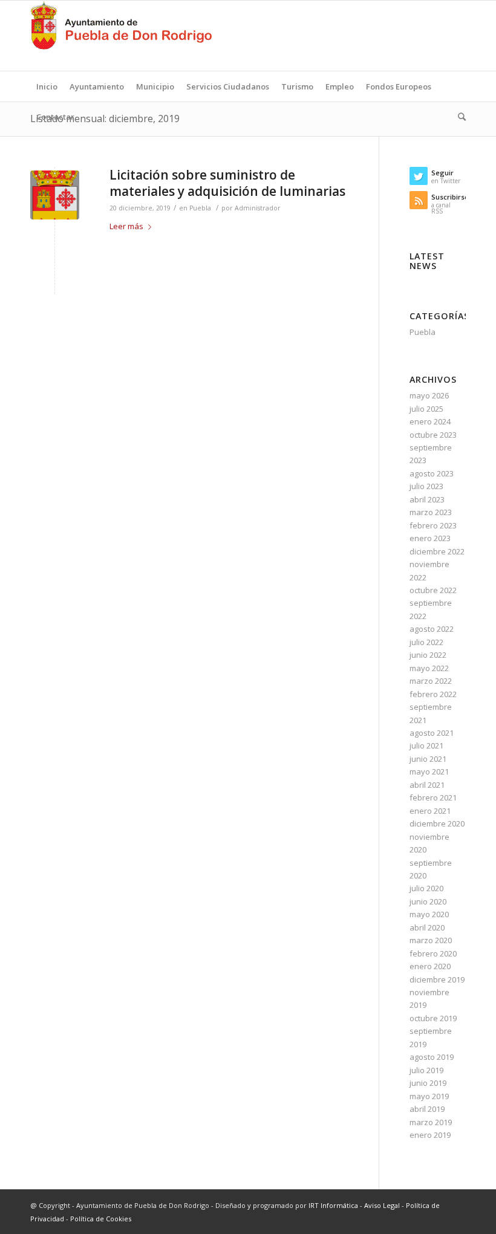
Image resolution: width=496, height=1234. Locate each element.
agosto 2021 (432, 732)
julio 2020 (426, 888)
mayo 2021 (429, 771)
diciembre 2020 (437, 823)
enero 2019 (430, 1134)
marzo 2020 (431, 940)
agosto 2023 (432, 473)
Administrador (258, 208)
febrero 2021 (433, 797)
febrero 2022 (433, 694)
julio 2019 (426, 1070)
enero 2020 (430, 966)
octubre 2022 (433, 590)
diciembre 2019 (437, 979)
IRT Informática (333, 1205)
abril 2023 (427, 499)
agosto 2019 (432, 1056)
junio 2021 (428, 758)
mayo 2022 (429, 668)
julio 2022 (426, 642)
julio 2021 (426, 745)
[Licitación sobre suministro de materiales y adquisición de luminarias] (54, 194)
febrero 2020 (433, 953)
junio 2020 (428, 901)
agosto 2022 (432, 628)
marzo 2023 (431, 512)
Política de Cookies (100, 1218)
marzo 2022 (431, 680)
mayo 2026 (429, 395)
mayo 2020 (429, 914)
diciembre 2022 (437, 551)
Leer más (126, 226)
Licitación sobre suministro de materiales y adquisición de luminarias (227, 183)
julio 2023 (426, 486)
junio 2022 (428, 654)
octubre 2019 (433, 1018)
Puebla (200, 208)
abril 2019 (427, 1108)
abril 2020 (427, 927)
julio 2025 (426, 408)
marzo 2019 (431, 1122)
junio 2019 (428, 1082)
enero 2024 (430, 421)
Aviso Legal (382, 1205)
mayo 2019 (429, 1096)
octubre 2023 (433, 434)
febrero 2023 (433, 525)
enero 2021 (430, 810)
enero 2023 (430, 538)
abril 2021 (427, 784)
